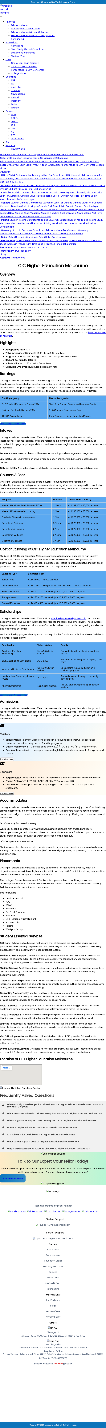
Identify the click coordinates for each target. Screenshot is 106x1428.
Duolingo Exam (23, 250)
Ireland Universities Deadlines (20, 223)
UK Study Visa (52, 185)
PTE (13, 135)
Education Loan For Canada (57, 202)
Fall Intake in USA (28, 178)
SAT (13, 128)
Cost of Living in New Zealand (75, 213)
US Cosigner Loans (53, 1266)
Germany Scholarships (70, 233)
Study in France (18, 240)
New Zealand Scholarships (36, 216)
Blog (8, 142)
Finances (10, 21)
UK (12, 83)
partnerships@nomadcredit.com (55, 1238)
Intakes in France (15, 244)
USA (13, 80)
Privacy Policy (53, 1317)
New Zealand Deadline (47, 213)
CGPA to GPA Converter (24, 66)
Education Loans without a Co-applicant (33, 35)
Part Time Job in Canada (60, 206)
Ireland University (49, 219)
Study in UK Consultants (18, 185)
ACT (13, 131)
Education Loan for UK (72, 185)
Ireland (15, 97)
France (15, 107)
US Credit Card (53, 1283)
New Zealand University (65, 209)
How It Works (18, 149)
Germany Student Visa (44, 233)
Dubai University (17, 237)
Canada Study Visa (82, 202)
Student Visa (18, 56)
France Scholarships (65, 244)
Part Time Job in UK (22, 189)
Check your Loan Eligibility (25, 63)
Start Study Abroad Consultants (28, 49)
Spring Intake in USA (49, 178)
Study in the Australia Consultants (29, 192)
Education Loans (53, 1260)
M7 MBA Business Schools (20, 175)
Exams (9, 111)
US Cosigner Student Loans (25, 28)
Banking (53, 1272)
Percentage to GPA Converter (27, 69)
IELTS (13, 114)
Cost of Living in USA (71, 178)
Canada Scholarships (86, 206)
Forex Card (53, 1277)
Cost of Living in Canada (34, 206)
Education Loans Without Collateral (30, 32)
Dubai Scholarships (55, 237)
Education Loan (19, 25)
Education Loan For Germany (62, 230)
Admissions (12, 42)
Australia (16, 87)
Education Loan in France (40, 240)
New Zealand (18, 94)
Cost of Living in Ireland (49, 223)
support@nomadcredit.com (55, 1224)
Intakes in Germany (21, 233)
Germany (16, 100)
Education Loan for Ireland (73, 219)
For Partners (53, 1300)
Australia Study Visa (80, 192)
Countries (11, 76)
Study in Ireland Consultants (24, 219)
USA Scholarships (13, 182)
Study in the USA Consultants (50, 175)
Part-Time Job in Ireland (75, 223)
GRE (13, 124)
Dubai (14, 104)
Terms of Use (53, 1311)
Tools (8, 59)
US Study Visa (11, 178)
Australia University (58, 192)
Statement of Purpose (23, 52)
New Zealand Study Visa (22, 213)
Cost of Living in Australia (65, 195)
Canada (15, 90)
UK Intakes (90, 185)
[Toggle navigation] (1, 16)
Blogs (53, 1305)
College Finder (19, 73)
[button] (5, 154)
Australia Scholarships (22, 199)
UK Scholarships (42, 189)
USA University (74, 175)
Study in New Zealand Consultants (34, 209)
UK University (38, 185)
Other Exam (17, 138)
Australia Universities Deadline (35, 195)
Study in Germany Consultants (29, 230)
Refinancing (17, 39)
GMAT (14, 121)
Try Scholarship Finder (65, 2)
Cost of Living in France (67, 240)
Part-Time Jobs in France (39, 244)
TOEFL (14, 118)
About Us (10, 145)
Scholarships (53, 1255)
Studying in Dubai (35, 237)
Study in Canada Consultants (26, 202)
